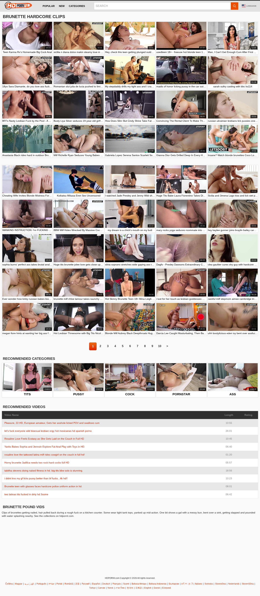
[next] (167, 346)
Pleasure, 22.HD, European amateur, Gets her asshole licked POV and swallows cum (52, 422)
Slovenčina (220, 584)
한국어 (130, 588)
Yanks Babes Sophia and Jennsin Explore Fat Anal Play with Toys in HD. (44, 446)
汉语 (77, 584)
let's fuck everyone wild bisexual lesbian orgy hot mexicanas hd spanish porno (48, 430)
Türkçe (92, 588)
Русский (86, 584)
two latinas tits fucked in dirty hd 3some (26, 494)
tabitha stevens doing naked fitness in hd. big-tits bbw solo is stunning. (43, 470)
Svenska (208, 584)
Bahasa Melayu (139, 584)
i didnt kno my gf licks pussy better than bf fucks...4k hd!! (36, 478)
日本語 (138, 588)
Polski (59, 584)
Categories (77, 6)
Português (41, 584)
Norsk (110, 588)
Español (96, 584)
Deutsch (106, 584)
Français (116, 584)
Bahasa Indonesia (157, 584)
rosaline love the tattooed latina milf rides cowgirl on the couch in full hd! (44, 454)
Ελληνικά (166, 588)
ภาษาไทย (120, 588)
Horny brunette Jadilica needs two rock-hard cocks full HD (36, 462)
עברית (51, 584)
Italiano (198, 584)
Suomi (126, 584)
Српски (101, 588)
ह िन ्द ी (187, 584)
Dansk (157, 588)
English (147, 588)
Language (251, 6)
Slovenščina (248, 584)
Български (174, 584)
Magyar (18, 584)
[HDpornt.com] (18, 6)
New (62, 6)
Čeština (9, 584)
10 (159, 346)
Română (69, 584)
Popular (49, 6)
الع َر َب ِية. (29, 584)
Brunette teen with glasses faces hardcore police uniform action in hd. (43, 486)
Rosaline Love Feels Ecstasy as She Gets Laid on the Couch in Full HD (44, 438)
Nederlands (233, 584)
